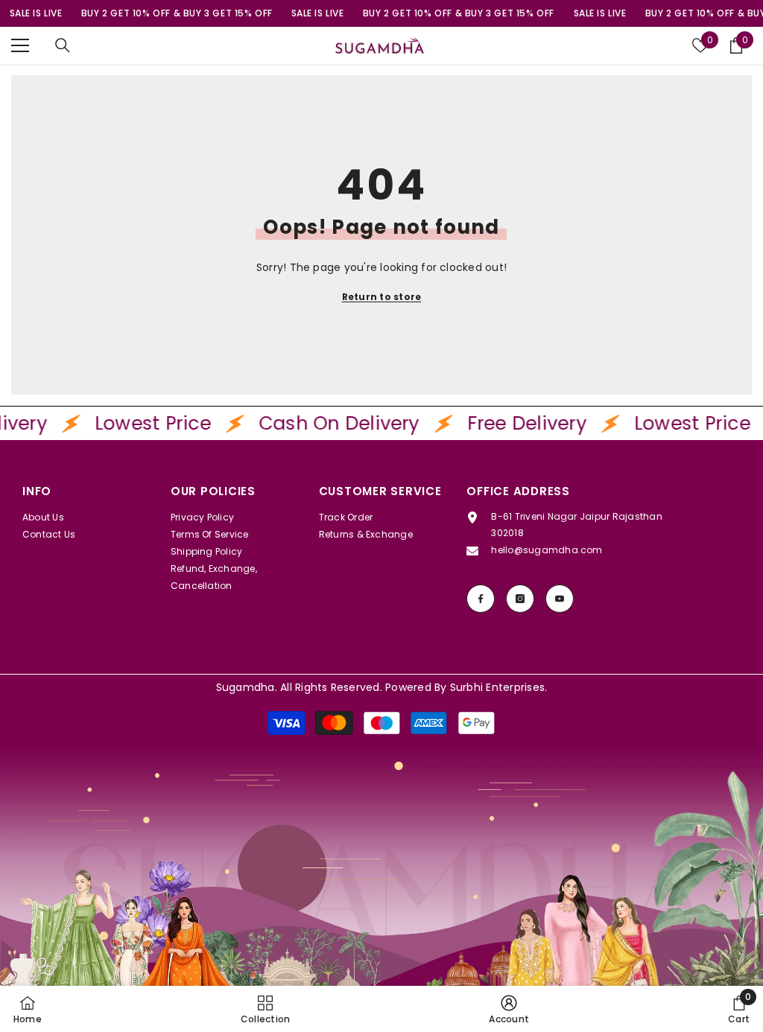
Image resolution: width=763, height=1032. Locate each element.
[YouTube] (559, 599)
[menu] (20, 45)
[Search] (63, 45)
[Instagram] (520, 599)
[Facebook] (480, 599)
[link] (381, 889)
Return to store (382, 296)
